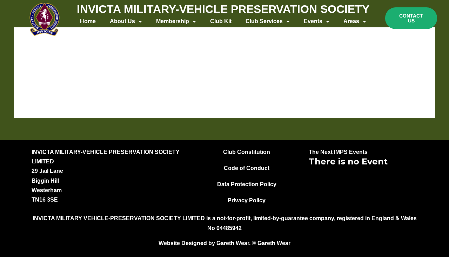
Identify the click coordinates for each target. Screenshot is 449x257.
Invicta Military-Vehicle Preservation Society (223, 9)
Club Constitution (246, 152)
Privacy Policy (247, 200)
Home (88, 21)
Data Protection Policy (246, 184)
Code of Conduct (246, 168)
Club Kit (221, 21)
